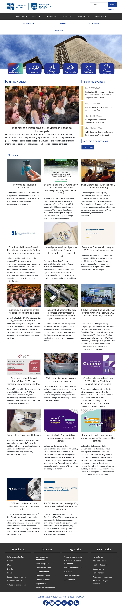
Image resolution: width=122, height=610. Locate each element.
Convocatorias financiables (42, 558)
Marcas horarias (42, 571)
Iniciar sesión (110, 9)
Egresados (93, 23)
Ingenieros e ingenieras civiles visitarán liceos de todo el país (42, 129)
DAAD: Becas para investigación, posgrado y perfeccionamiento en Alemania (61, 506)
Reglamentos (41, 583)
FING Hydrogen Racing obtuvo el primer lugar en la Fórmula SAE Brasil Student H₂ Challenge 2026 (98, 314)
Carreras (10, 561)
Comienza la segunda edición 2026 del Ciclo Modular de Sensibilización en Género (98, 381)
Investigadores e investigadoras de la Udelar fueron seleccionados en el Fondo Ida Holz (61, 251)
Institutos (35, 16)
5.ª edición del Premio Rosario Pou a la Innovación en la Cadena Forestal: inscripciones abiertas (24, 250)
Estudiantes (27, 23)
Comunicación (99, 16)
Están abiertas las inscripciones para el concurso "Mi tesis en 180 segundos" (98, 438)
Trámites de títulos (72, 575)
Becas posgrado (42, 563)
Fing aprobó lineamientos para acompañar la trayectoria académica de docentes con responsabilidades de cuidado (61, 314)
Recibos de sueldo (43, 579)
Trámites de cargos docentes (100, 582)
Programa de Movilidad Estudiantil (24, 186)
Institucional (20, 16)
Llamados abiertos (43, 567)
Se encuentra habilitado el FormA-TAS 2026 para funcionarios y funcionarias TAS (24, 381)
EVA (9, 565)
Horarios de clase (43, 575)
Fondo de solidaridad (72, 567)
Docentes (60, 23)
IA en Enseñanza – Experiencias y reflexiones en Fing (98, 186)
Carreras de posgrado (73, 557)
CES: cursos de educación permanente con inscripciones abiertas (24, 506)
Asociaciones (69, 579)
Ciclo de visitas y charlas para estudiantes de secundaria (61, 379)
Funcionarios (60, 31)
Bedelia (10, 569)
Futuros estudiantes (15, 557)
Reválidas (68, 571)
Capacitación (98, 569)
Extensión (66, 16)
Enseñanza (51, 16)
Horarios (10, 573)
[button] (5, 52)
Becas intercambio (14, 581)
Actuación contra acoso (16, 585)
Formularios (98, 557)
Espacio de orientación (16, 577)
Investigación (83, 16)
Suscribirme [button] (88, 147)
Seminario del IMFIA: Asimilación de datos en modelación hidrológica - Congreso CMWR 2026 (99, 95)
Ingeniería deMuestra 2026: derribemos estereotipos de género (61, 438)
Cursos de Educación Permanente (72, 562)
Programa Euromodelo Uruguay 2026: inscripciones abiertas (98, 248)
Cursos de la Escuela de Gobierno (24, 435)
